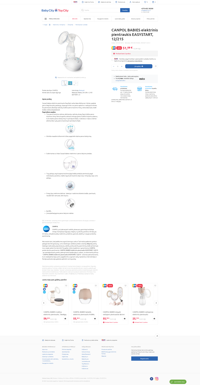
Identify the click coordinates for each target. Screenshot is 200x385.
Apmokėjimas (65, 352)
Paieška (125, 10)
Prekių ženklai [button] (150, 19)
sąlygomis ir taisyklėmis (134, 61)
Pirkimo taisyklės (66, 349)
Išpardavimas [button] (87, 19)
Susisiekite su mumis (67, 359)
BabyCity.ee (85, 359)
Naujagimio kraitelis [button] (102, 19)
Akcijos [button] (74, 19)
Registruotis (144, 358)
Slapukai (104, 356)
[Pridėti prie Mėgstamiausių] (156, 66)
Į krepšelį (137, 66)
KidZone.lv (85, 366)
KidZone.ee (85, 368)
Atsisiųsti (81, 90)
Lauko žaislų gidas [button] (120, 19)
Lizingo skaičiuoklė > (121, 80)
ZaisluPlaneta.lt (86, 354)
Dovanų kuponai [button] (135, 19)
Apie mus (44, 349)
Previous (44, 303)
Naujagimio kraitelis (47, 363)
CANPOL (55, 226)
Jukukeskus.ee (86, 361)
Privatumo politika (107, 349)
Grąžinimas (65, 356)
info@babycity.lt (146, 10)
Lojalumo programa (47, 354)
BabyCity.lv (85, 356)
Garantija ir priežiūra (47, 356)
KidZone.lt (85, 349)
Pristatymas (65, 354)
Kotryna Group (86, 352)
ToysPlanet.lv (85, 364)
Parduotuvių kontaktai (48, 352)
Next (156, 303)
